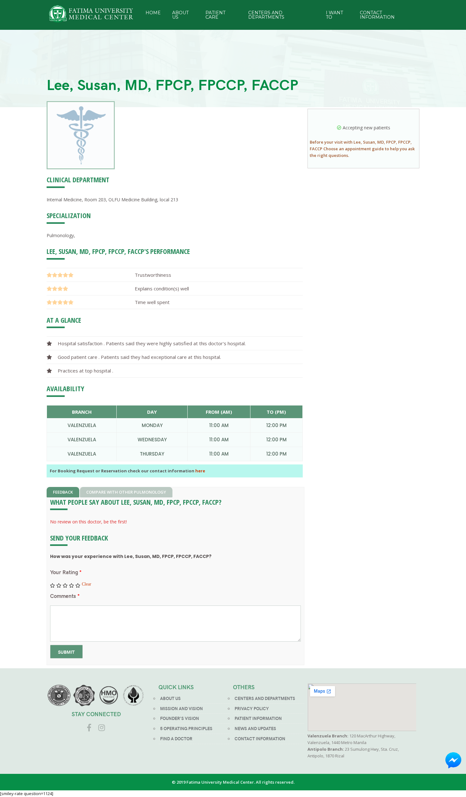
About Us (180, 15)
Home (153, 13)
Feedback (63, 492)
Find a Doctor (176, 738)
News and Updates (255, 728)
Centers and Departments (266, 15)
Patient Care (215, 15)
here (200, 471)
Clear (86, 584)
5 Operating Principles (186, 728)
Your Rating (65, 571)
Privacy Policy (252, 708)
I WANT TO (334, 15)
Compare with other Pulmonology (126, 492)
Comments (65, 595)
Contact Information (377, 15)
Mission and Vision (181, 708)
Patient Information (258, 718)
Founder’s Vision (179, 718)
